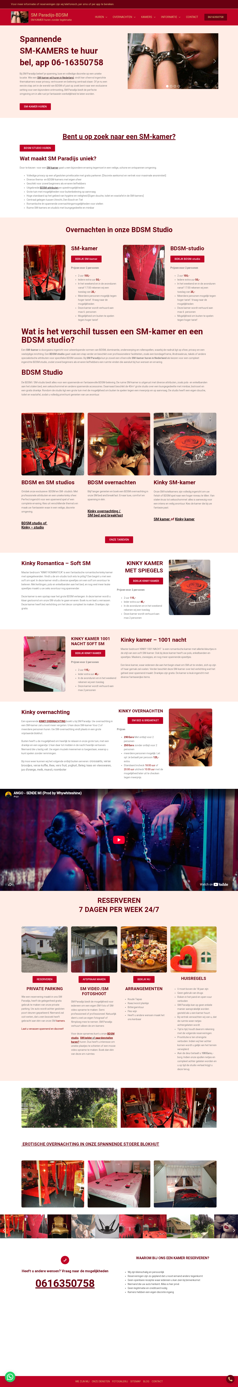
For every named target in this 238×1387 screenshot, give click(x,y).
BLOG (146, 1381)
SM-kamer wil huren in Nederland (55, 77)
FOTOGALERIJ (120, 1381)
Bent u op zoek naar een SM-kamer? (119, 137)
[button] (105, 17)
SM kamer (162, 519)
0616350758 (65, 1283)
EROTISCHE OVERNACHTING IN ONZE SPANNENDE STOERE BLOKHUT (90, 1144)
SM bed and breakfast (105, 515)
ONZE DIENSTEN (101, 1381)
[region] (173, 61)
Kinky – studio (32, 527)
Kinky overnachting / (104, 511)
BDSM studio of (34, 523)
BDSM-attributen (49, 187)
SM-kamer (52, 167)
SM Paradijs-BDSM (49, 15)
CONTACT (157, 1381)
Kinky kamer (185, 519)
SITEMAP (135, 1381)
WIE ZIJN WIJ (82, 1381)
